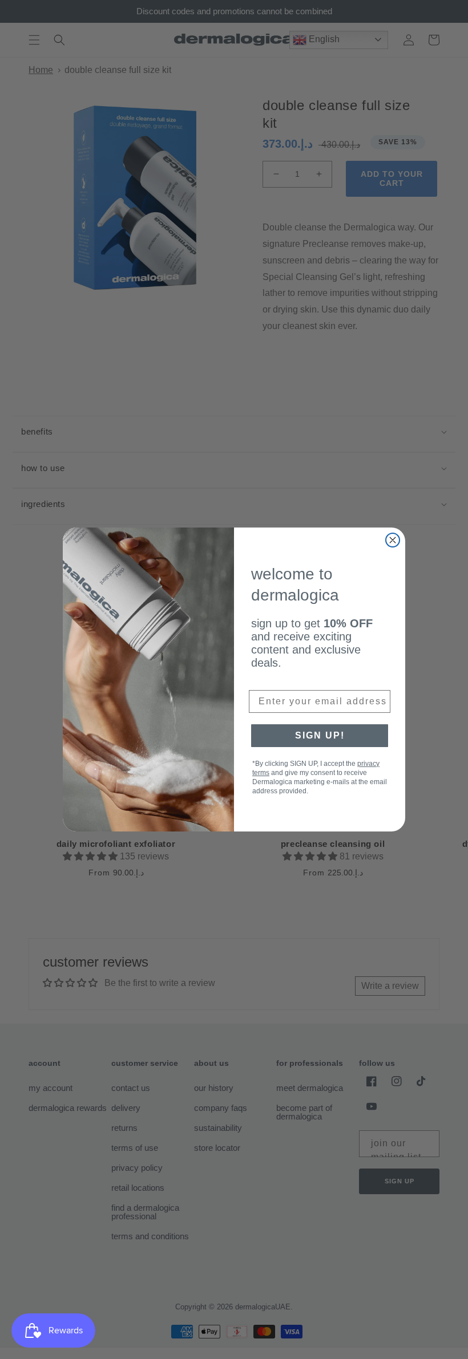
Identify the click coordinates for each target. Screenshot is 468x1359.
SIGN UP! (320, 735)
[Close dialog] (393, 540)
